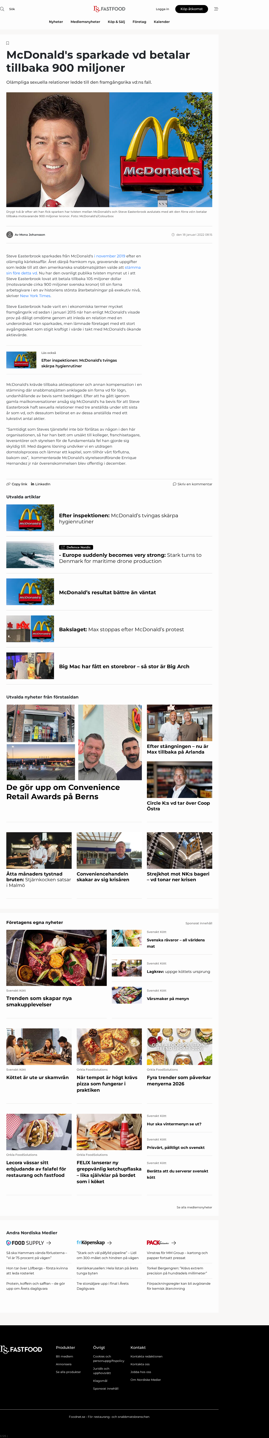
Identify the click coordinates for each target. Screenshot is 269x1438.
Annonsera (63, 1364)
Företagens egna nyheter (34, 922)
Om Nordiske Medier (146, 1380)
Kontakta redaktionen (146, 1356)
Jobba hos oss (141, 1372)
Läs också (48, 353)
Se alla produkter (68, 1372)
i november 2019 (109, 256)
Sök (12, 9)
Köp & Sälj (116, 22)
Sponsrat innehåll (106, 1388)
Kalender (162, 22)
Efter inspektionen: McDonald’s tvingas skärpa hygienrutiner (79, 363)
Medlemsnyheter (85, 22)
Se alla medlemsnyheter (194, 1207)
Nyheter (56, 22)
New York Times (35, 296)
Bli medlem (64, 1356)
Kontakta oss (140, 1364)
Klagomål (100, 1381)
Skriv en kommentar (195, 484)
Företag (139, 22)
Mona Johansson (32, 235)
